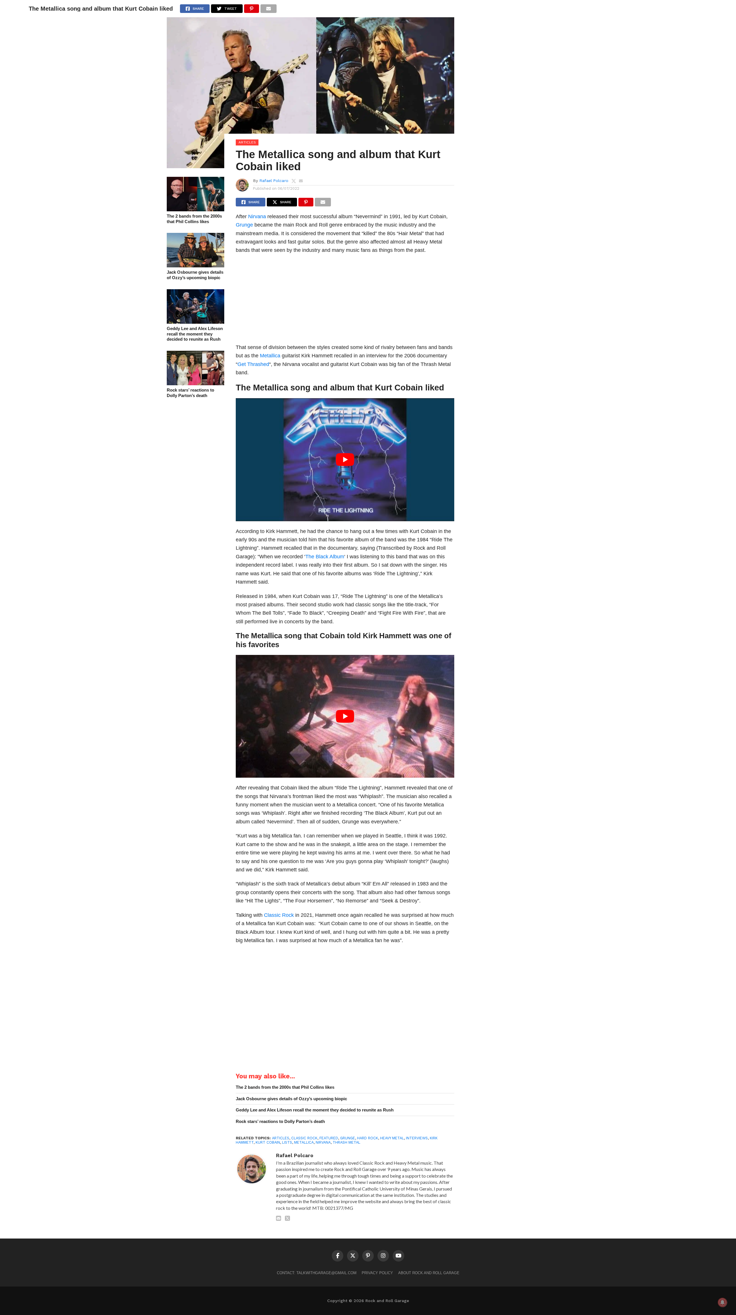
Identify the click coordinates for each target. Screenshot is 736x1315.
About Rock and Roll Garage (428, 1273)
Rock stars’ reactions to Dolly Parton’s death (190, 393)
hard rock (367, 1138)
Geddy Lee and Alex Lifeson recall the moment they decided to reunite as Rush (195, 334)
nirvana (323, 1142)
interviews (417, 1138)
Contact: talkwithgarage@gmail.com (316, 1273)
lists (287, 1142)
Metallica (270, 355)
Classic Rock (279, 915)
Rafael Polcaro (273, 180)
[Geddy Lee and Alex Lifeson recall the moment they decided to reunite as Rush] (195, 322)
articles (280, 1138)
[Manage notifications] (722, 1302)
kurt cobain (268, 1142)
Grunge (244, 225)
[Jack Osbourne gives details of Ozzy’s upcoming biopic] (195, 265)
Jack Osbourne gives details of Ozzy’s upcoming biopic (195, 275)
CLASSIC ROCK (304, 1138)
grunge (347, 1138)
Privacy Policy (377, 1273)
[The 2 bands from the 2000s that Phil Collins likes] (195, 209)
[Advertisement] (345, 300)
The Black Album (324, 556)
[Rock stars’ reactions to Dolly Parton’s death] (195, 383)
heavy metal (392, 1138)
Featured (328, 1138)
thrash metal (346, 1142)
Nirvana (257, 216)
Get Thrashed (253, 364)
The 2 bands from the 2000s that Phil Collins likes (194, 219)
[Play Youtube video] (345, 459)
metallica (304, 1142)
